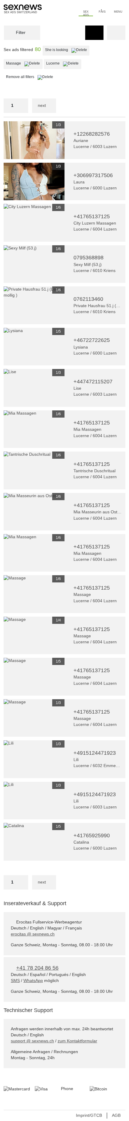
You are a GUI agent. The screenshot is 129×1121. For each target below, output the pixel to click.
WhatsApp (33, 980)
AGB (116, 1115)
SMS (15, 980)
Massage (24, 63)
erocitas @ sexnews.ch (33, 934)
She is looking (67, 49)
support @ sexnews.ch (32, 1040)
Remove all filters (31, 76)
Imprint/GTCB (89, 1115)
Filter (20, 32)
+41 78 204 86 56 (37, 968)
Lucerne (63, 63)
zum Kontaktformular (77, 1040)
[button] (8, 140)
